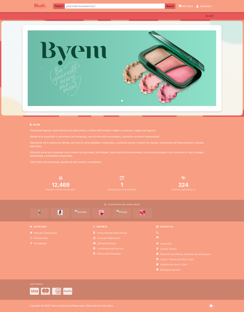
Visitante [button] (205, 6)
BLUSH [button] (209, 15)
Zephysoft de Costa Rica (99, 305)
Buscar (170, 6)
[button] (42, 68)
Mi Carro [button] (187, 6)
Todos (58, 6)
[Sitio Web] (211, 306)
